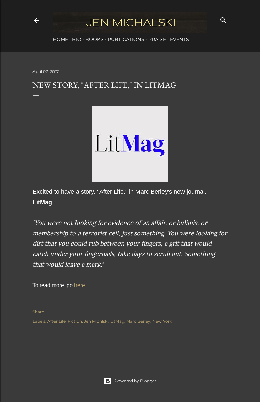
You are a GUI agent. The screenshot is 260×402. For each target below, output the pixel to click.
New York (162, 321)
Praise (157, 39)
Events (179, 39)
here (79, 285)
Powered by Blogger (135, 380)
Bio (76, 39)
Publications (126, 39)
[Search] (223, 18)
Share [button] (38, 311)
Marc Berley (138, 321)
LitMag (117, 321)
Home (60, 39)
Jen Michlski (96, 321)
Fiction (75, 321)
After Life (56, 321)
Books (94, 39)
